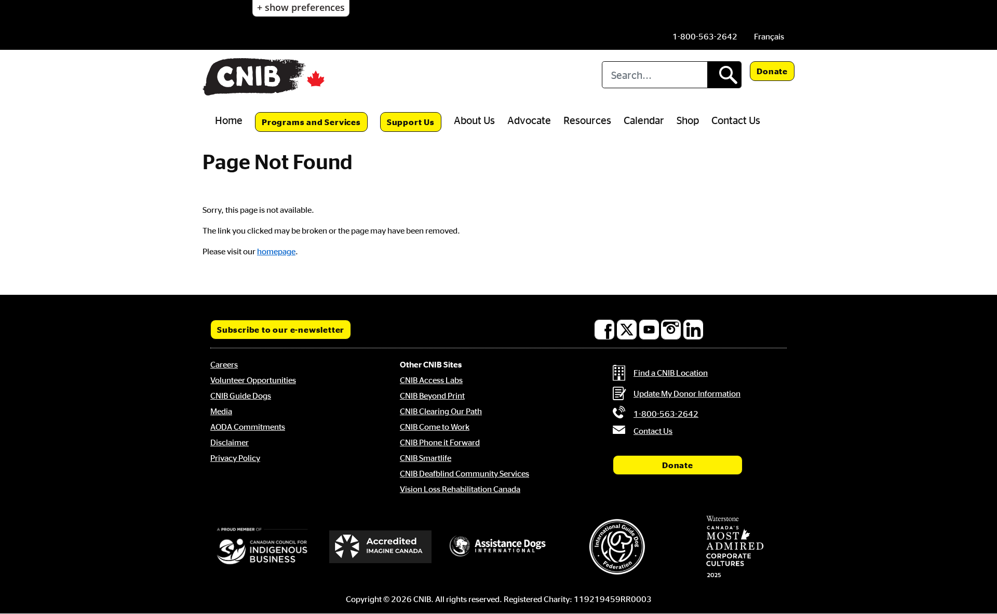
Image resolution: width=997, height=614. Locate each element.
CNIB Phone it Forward (440, 442)
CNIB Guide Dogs (240, 395)
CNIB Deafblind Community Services (464, 473)
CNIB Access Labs (431, 380)
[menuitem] (769, 36)
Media (221, 411)
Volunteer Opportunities (253, 380)
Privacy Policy (235, 457)
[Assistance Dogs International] (498, 547)
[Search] (724, 75)
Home (228, 120)
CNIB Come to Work (434, 426)
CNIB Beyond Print (432, 395)
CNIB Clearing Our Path (441, 411)
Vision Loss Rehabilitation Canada (460, 489)
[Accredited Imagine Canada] (380, 546)
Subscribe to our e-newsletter (280, 329)
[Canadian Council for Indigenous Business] (262, 546)
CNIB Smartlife (425, 457)
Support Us (411, 122)
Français (769, 36)
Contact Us (735, 120)
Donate (772, 71)
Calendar (644, 120)
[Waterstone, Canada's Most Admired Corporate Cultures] (734, 546)
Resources (587, 120)
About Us (474, 120)
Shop (688, 120)
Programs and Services (311, 122)
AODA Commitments (247, 426)
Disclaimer (229, 442)
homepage (276, 251)
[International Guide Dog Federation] (616, 547)
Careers (224, 364)
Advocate (529, 120)
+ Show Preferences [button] (301, 7)
